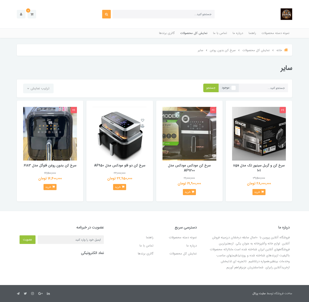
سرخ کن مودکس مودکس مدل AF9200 (189, 168)
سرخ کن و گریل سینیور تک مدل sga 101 (259, 168)
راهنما (252, 33)
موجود (225, 87)
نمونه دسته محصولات (275, 33)
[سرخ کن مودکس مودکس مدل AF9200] (189, 133)
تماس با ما (220, 33)
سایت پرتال (259, 293)
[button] (32, 14)
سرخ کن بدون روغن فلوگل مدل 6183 (50, 165)
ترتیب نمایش (39, 88)
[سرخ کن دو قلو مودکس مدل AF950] (120, 133)
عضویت (27, 239)
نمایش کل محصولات (193, 33)
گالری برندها (167, 33)
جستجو (210, 88)
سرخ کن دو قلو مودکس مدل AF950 (119, 165)
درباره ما (237, 33)
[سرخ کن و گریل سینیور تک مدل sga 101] (259, 133)
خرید (257, 192)
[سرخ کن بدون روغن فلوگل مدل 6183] (50, 133)
